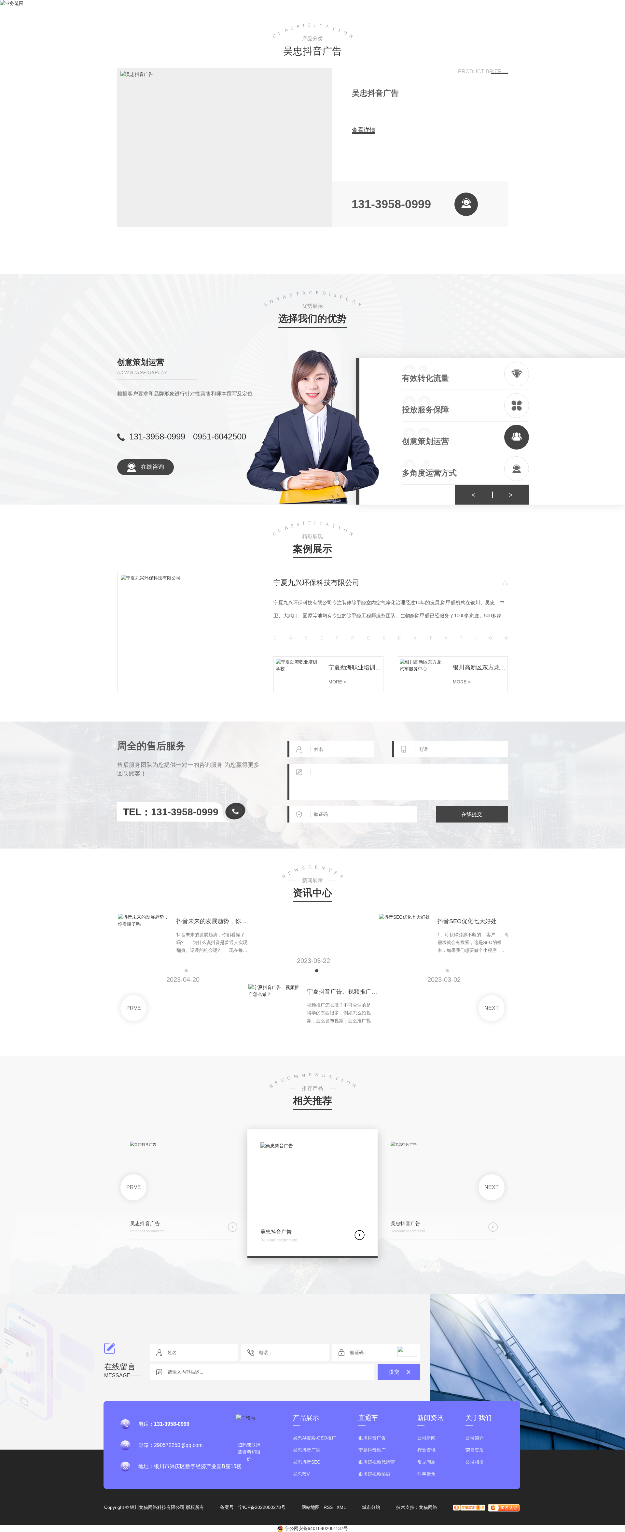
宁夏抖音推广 (372, 1450)
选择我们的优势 (312, 319)
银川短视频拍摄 (374, 1474)
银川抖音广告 (372, 1438)
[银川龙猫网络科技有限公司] (90, 17)
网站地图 (310, 1507)
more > (337, 681)
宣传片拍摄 (373, 18)
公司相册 (474, 1462)
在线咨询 (151, 467)
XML (341, 1507)
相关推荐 (312, 1101)
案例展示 (312, 549)
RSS (328, 1507)
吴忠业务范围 (266, 18)
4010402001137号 (329, 1528)
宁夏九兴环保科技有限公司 (316, 582)
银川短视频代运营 (376, 1462)
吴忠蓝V (301, 1474)
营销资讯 (425, 18)
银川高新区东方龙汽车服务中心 (480, 667)
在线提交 (471, 814)
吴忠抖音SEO (307, 1462)
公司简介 (474, 1438)
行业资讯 (426, 1450)
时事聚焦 (426, 1474)
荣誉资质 (474, 1450)
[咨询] (466, 204)
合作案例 (321, 18)
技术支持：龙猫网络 (416, 1507)
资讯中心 (312, 893)
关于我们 (211, 18)
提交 (394, 1372)
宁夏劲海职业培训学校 (355, 667)
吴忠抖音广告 (375, 93)
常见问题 (426, 1462)
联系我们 (474, 18)
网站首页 (162, 18)
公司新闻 (426, 1438)
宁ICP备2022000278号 (261, 1507)
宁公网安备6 (297, 1528)
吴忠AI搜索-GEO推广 (314, 1438)
